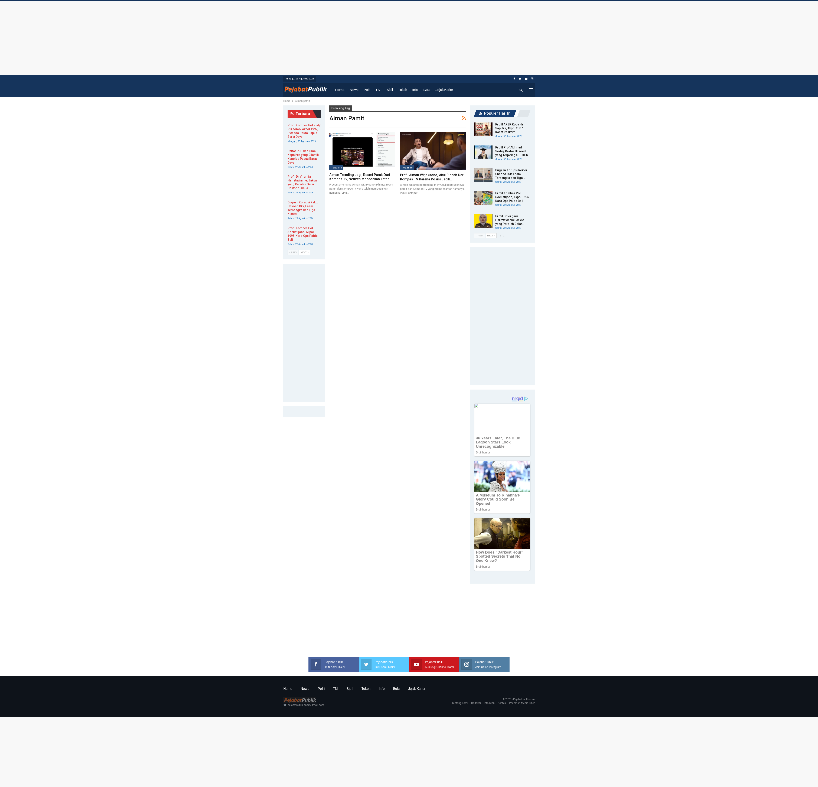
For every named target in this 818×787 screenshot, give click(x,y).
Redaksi (476, 703)
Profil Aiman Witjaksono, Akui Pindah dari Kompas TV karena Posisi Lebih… (432, 177)
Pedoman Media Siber (522, 703)
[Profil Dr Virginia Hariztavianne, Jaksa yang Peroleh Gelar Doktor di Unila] (483, 221)
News (354, 90)
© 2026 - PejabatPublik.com (519, 699)
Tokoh (402, 90)
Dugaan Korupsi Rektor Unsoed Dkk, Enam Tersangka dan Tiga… (511, 174)
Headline (336, 167)
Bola (426, 90)
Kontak (502, 703)
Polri (367, 90)
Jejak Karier (444, 90)
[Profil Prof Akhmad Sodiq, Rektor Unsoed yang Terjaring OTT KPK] (483, 152)
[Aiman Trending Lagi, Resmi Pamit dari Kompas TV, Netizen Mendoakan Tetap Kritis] (362, 151)
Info (415, 90)
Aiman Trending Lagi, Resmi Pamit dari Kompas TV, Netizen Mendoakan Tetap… (360, 177)
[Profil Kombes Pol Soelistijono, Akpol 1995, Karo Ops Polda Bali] (483, 198)
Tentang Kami (460, 703)
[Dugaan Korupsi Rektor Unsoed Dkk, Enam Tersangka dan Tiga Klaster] (483, 175)
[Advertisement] (409, 37)
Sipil (390, 90)
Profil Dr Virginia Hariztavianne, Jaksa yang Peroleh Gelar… (509, 220)
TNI (378, 90)
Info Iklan (489, 703)
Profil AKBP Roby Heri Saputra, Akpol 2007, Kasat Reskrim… (510, 128)
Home (339, 90)
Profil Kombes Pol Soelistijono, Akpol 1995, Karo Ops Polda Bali (512, 197)
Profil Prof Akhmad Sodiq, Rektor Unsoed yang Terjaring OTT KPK (511, 151)
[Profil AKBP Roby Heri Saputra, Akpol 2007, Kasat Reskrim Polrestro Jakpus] (483, 129)
